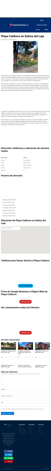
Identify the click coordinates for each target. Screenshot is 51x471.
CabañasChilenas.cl (20, 25)
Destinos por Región (42, 25)
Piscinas (38, 29)
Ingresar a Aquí (25, 301)
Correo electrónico (6, 395)
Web (2, 402)
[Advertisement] (25, 8)
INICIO (42, 20)
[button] (8, 451)
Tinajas (46, 29)
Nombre (3, 389)
